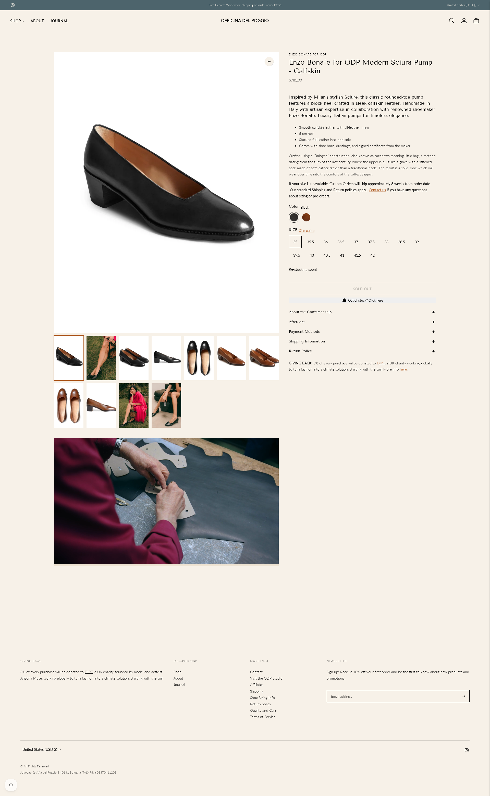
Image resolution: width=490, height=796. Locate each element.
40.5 (327, 255)
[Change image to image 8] (68, 405)
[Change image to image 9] (101, 405)
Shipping (256, 691)
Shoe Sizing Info (262, 697)
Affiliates (256, 684)
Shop (15, 21)
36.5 (340, 242)
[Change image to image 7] (264, 358)
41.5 (357, 255)
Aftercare (297, 322)
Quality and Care (263, 710)
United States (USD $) (461, 5)
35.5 (310, 242)
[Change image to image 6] (231, 358)
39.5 (296, 255)
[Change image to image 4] (166, 358)
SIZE (293, 230)
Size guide (306, 231)
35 (295, 242)
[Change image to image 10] (134, 405)
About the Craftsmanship (310, 312)
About (37, 21)
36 (326, 242)
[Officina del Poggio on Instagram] (13, 5)
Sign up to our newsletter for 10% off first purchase (245, 5)
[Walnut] (306, 217)
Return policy (260, 704)
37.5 (371, 242)
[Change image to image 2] (101, 358)
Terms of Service (262, 717)
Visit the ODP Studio (266, 678)
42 (373, 255)
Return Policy (300, 351)
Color (294, 206)
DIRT (381, 363)
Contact (256, 672)
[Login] (464, 20)
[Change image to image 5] (199, 358)
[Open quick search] (451, 20)
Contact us (377, 190)
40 (312, 255)
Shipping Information (307, 341)
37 (356, 242)
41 (342, 255)
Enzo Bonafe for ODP (308, 54)
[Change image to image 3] (134, 358)
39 (417, 242)
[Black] (294, 217)
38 (386, 242)
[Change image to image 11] (166, 405)
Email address (341, 690)
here (403, 369)
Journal (59, 21)
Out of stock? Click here (365, 301)
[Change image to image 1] (68, 358)
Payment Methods (304, 331)
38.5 (401, 242)
